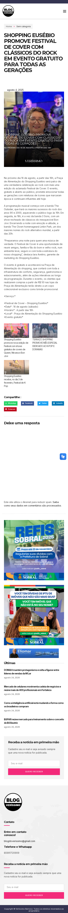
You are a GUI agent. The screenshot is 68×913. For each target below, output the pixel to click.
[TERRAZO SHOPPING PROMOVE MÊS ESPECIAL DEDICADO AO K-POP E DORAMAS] (44, 330)
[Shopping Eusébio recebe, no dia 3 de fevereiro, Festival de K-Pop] (16, 367)
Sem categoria (24, 26)
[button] (64, 11)
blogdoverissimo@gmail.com (19, 841)
